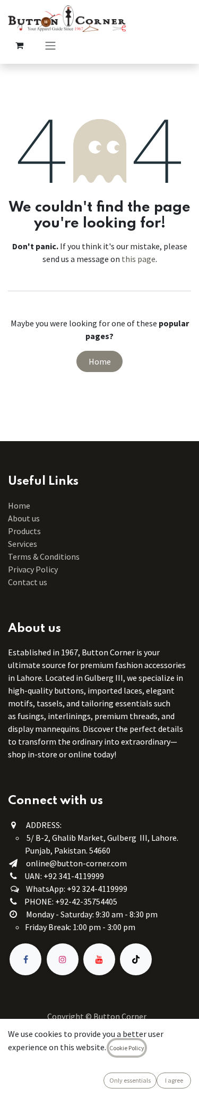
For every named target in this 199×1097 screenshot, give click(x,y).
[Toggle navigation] (50, 45)
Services (22, 543)
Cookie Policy (126, 1048)
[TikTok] (136, 959)
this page (138, 259)
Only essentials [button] (130, 1080)
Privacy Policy (33, 569)
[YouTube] (99, 959)
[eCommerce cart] (19, 45)
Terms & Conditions (44, 556)
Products (24, 531)
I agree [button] (174, 1080)
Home (100, 361)
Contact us (27, 582)
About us (24, 518)
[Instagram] (63, 959)
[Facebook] (25, 959)
